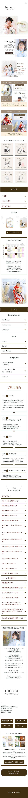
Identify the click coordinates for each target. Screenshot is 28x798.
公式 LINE (7, 726)
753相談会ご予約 (7, 720)
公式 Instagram (21, 726)
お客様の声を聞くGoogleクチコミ (14, 772)
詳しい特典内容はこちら (14, 232)
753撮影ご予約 (21, 720)
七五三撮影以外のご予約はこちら (14, 762)
